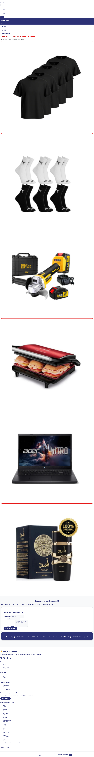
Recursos (5, 664)
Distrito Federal (6, 713)
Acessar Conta (6, 33)
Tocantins (5, 740)
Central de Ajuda (6, 685)
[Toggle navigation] (0, 4)
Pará (4, 722)
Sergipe (4, 739)
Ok (70, 754)
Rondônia (5, 733)
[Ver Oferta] (47, 133)
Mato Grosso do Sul (7, 720)
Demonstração (6, 667)
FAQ (3, 686)
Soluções (4, 10)
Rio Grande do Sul (6, 732)
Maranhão (5, 717)
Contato (4, 14)
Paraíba (4, 724)
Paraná (4, 725)
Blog (4, 13)
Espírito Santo (5, 714)
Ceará (4, 712)
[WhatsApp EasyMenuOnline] (11, 658)
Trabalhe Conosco (7, 679)
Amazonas (5, 709)
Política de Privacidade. (63, 754)
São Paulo (5, 737)
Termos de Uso (6, 688)
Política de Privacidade (7, 689)
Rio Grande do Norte (7, 731)
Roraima (4, 735)
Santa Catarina (6, 736)
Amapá (4, 707)
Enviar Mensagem (9, 628)
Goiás (4, 716)
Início (4, 9)
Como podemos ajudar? (9, 626)
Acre (4, 705)
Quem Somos (5, 675)
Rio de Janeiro (6, 729)
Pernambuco (5, 727)
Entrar (2, 17)
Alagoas (4, 706)
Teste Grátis (5, 698)
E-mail (5, 618)
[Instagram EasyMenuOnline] (4, 658)
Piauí (4, 728)
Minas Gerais (5, 721)
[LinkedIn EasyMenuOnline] (8, 658)
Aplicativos (5, 668)
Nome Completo (7, 616)
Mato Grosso (5, 718)
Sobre (4, 12)
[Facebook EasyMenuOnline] (1, 658)
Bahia (4, 710)
